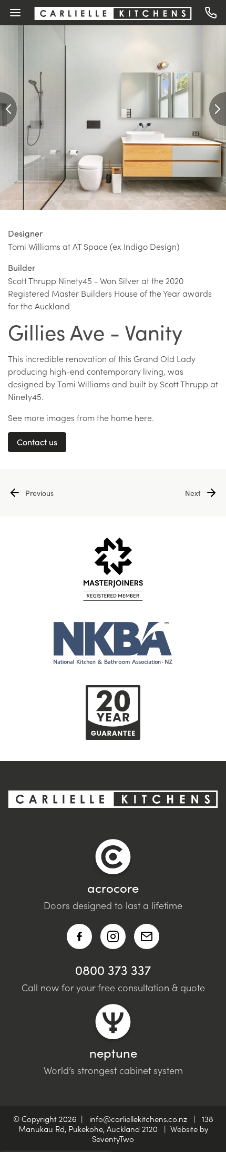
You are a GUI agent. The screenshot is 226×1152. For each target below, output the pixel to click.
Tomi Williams (83, 383)
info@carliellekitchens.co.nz (138, 1118)
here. (144, 417)
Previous (39, 493)
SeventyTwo (113, 1138)
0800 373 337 (113, 970)
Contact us (37, 441)
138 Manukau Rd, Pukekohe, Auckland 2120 (115, 1123)
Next (193, 493)
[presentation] (8, 109)
